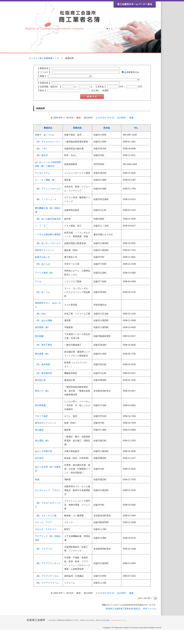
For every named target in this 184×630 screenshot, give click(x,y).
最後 (131, 118)
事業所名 (48, 128)
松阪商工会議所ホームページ (134, 4)
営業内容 (77, 128)
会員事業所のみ (131, 72)
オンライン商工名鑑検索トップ (44, 58)
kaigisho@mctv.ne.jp (118, 620)
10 (113, 118)
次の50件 (121, 118)
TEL (136, 128)
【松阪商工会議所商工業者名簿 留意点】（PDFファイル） (131, 608)
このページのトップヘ (146, 598)
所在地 (106, 128)
